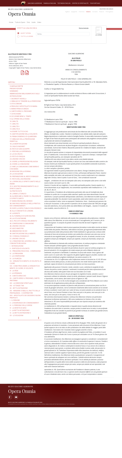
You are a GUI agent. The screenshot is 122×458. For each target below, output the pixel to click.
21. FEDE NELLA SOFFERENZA (20, 151)
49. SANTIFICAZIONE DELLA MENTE (22, 233)
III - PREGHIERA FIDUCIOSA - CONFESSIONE (25, 251)
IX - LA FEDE (14, 271)
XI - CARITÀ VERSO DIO (18, 276)
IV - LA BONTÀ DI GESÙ (18, 308)
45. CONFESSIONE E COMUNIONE (22, 223)
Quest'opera (26, 33)
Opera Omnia (22, 14)
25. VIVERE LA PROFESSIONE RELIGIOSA (24, 161)
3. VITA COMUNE (16, 104)
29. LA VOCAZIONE (16, 174)
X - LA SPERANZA (16, 273)
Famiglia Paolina (49, 3)
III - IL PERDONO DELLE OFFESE (21, 305)
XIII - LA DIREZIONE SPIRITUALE (21, 283)
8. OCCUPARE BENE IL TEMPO (20, 116)
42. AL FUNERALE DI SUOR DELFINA (22, 216)
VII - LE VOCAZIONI (16, 315)
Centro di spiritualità (80, 3)
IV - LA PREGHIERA (16, 253)
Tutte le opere (27, 36)
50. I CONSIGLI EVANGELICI (19, 236)
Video (39, 22)
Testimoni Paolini (63, 3)
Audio (34, 22)
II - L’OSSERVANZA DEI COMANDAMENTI (24, 303)
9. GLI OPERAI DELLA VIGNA (19, 119)
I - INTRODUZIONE (16, 246)
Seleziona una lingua (106, 9)
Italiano (88, 12)
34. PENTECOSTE (16, 191)
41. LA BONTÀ (15, 213)
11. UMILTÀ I (14, 124)
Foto (28, 22)
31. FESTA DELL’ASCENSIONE (20, 179)
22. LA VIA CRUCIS (16, 154)
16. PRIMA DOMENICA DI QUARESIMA (23, 136)
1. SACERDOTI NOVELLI (18, 99)
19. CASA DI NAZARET (17, 146)
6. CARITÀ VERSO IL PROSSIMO (21, 111)
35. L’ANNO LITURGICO (18, 194)
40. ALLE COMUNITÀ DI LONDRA (21, 211)
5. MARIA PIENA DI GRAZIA (19, 109)
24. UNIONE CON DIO (17, 159)
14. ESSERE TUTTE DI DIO (19, 131)
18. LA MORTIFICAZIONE (18, 144)
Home (11, 22)
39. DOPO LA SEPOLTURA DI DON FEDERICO (25, 208)
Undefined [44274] (16, 86)
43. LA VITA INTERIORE (18, 218)
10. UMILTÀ (14, 121)
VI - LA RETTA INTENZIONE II (20, 313)
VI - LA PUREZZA (15, 258)
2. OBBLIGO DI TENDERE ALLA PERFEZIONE (25, 101)
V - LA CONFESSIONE (17, 256)
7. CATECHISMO (15, 114)
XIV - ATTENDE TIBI (17, 286)
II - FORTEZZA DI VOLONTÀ (19, 248)
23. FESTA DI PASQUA (17, 156)
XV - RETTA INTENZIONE (19, 288)
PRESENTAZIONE (16, 88)
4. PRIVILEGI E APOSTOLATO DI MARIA (23, 106)
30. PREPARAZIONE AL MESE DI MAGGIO (24, 176)
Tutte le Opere (20, 22)
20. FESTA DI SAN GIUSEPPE (20, 149)
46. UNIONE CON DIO (17, 226)
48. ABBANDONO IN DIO (18, 231)
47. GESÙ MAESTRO (17, 228)
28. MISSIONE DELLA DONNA (20, 171)
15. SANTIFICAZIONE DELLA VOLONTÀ (23, 134)
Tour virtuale (95, 3)
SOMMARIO (14, 91)
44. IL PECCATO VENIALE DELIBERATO (23, 221)
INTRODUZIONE (16, 96)
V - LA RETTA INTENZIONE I (20, 310)
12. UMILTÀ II (14, 126)
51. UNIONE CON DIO (17, 239)
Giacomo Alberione (35, 3)
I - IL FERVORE (15, 300)
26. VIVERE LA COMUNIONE (19, 164)
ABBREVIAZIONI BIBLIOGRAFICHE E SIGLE (25, 94)
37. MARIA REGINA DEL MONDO (21, 201)
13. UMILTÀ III (15, 129)
